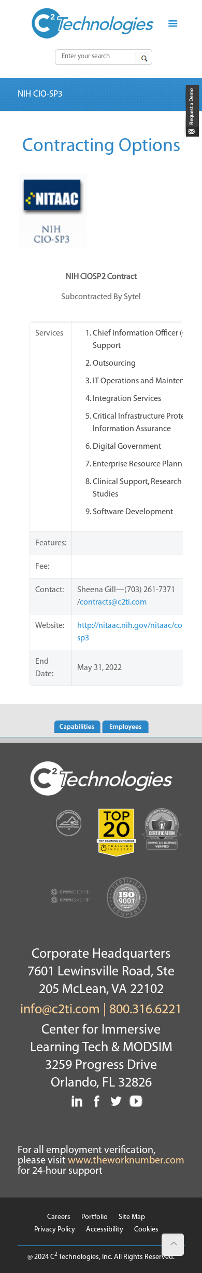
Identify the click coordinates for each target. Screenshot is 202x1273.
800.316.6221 (145, 1010)
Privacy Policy (54, 1230)
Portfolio (94, 1217)
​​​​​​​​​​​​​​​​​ (191, 134)
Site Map (132, 1217)
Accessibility (104, 1230)
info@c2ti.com (60, 1010)
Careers (58, 1217)
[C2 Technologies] (93, 23)
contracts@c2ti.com (113, 602)
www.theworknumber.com (126, 1161)
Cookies (146, 1230)
